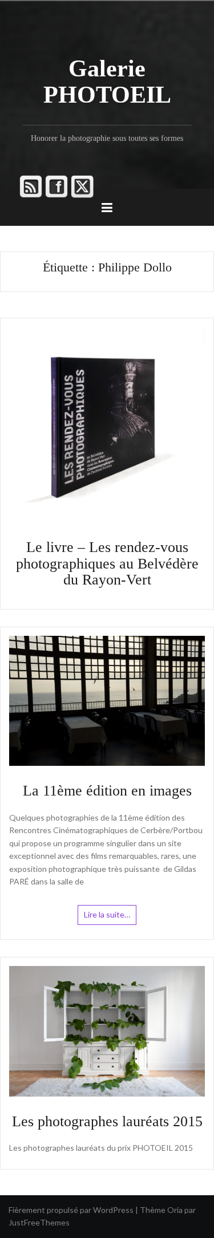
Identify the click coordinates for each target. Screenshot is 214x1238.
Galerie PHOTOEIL (107, 81)
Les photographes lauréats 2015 (107, 1121)
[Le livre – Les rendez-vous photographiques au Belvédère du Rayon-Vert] (107, 423)
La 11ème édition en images (107, 790)
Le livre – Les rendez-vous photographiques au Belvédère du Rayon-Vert (107, 563)
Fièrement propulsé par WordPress (71, 1210)
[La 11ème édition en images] (107, 700)
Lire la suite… (107, 914)
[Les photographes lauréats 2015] (107, 1030)
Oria (175, 1210)
